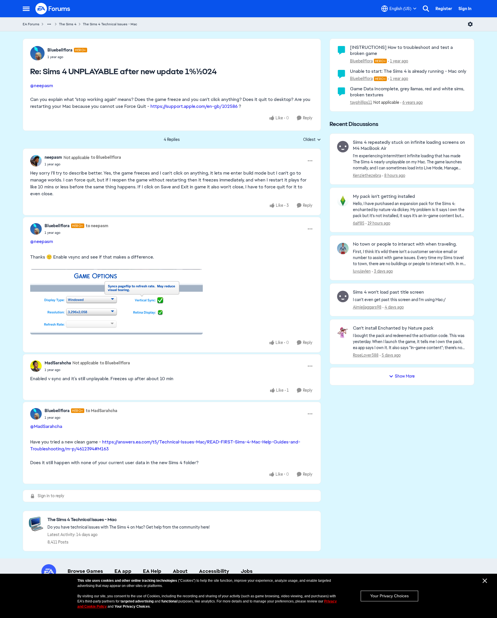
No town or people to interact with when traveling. (405, 244)
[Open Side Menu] (26, 8)
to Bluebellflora (106, 157)
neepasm (53, 157)
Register (443, 8)
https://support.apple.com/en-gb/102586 (194, 106)
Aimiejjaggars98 (367, 307)
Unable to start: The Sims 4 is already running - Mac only (408, 71)
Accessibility (214, 571)
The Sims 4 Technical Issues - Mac (110, 24)
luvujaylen (362, 271)
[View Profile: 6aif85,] (343, 200)
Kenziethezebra (367, 175)
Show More (405, 376)
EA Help (152, 571)
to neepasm (97, 225)
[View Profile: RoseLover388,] (343, 332)
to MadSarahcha (101, 410)
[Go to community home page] (52, 8)
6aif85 (358, 223)
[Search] (426, 8)
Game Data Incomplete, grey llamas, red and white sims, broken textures (407, 92)
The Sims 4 (68, 24)
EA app (122, 571)
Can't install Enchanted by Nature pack (393, 328)
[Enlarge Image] (172, 301)
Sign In (464, 8)
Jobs (247, 571)
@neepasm (41, 86)
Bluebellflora (59, 50)
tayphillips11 (361, 102)
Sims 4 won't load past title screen (388, 292)
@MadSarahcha (46, 426)
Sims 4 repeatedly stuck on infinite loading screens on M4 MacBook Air (409, 145)
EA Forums (31, 24)
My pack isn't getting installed (384, 196)
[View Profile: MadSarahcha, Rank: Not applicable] (36, 366)
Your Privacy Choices (389, 596)
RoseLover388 (366, 355)
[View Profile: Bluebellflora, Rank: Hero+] (37, 53)
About (180, 571)
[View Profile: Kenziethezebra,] (343, 146)
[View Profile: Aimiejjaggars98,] (343, 296)
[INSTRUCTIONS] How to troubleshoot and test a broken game (401, 50)
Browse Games (85, 571)
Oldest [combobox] (312, 140)
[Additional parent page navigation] (49, 24)
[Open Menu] (470, 24)
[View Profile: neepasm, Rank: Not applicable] (36, 161)
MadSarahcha (58, 363)
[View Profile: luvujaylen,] (343, 248)
